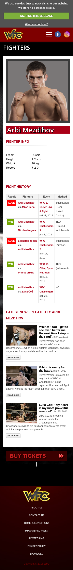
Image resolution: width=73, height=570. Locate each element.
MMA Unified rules (36, 530)
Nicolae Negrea (27, 230)
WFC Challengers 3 (47, 226)
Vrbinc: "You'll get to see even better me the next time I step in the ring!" (54, 331)
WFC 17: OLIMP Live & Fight (46, 207)
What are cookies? (36, 24)
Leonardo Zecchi (27, 240)
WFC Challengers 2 (47, 245)
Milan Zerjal (28, 207)
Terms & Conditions (36, 523)
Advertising (36, 538)
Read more (13, 357)
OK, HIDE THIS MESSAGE (36, 15)
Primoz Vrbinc (26, 272)
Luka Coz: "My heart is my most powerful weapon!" (53, 408)
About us (37, 507)
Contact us (36, 515)
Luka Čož (27, 291)
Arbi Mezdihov (26, 202)
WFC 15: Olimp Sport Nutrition (46, 268)
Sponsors (36, 553)
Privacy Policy (37, 546)
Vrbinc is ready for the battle (52, 369)
